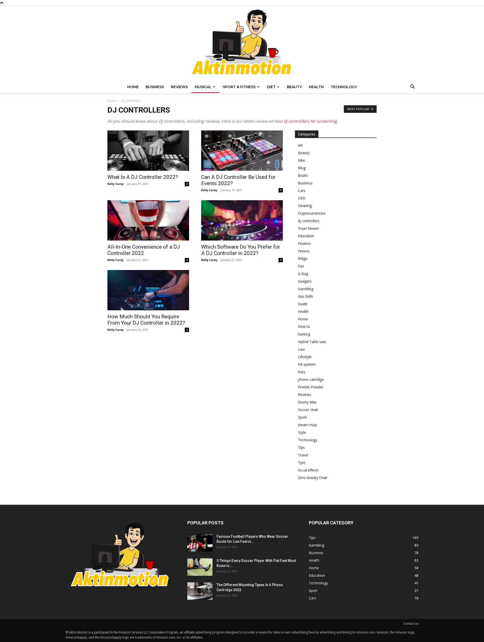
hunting (304, 334)
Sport (302, 417)
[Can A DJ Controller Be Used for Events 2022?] (242, 150)
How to (304, 326)
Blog (302, 167)
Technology (344, 87)
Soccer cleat (308, 409)
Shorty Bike (307, 402)
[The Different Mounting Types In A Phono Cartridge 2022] (200, 591)
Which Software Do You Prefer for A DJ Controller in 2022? (240, 250)
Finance (304, 243)
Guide (302, 303)
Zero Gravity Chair (312, 477)
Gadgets (305, 281)
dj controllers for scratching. (311, 121)
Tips (301, 447)
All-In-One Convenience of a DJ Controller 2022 (143, 250)
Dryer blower (308, 228)
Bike (301, 160)
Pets (301, 371)
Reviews (179, 87)
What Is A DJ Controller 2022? (142, 177)
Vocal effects (308, 470)
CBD (302, 198)
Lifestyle (305, 356)
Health (316, 87)
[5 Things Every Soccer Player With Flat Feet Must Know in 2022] (200, 567)
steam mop (307, 424)
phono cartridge (311, 379)
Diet (271, 87)
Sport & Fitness (239, 87)
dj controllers (308, 220)
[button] (412, 87)
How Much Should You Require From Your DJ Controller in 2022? (146, 320)
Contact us (410, 623)
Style (302, 432)
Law (301, 349)
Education (306, 235)
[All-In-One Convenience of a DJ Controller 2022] (148, 220)
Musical (203, 87)
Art (300, 145)
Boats (303, 175)
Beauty (294, 87)
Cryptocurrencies (311, 213)
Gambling (305, 288)
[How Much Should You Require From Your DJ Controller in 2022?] (148, 290)
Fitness (304, 251)
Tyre (301, 462)
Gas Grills (305, 296)
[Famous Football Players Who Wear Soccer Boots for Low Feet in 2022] (200, 543)
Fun (301, 266)
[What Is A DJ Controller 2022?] (148, 150)
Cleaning (305, 205)
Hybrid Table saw (312, 341)
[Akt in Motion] (242, 43)
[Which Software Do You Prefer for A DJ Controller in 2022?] (242, 220)
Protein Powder (310, 387)
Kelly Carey (115, 184)
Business (155, 87)
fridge (302, 258)
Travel (303, 455)
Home (133, 87)
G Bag (303, 273)
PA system (306, 364)
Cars (301, 190)
